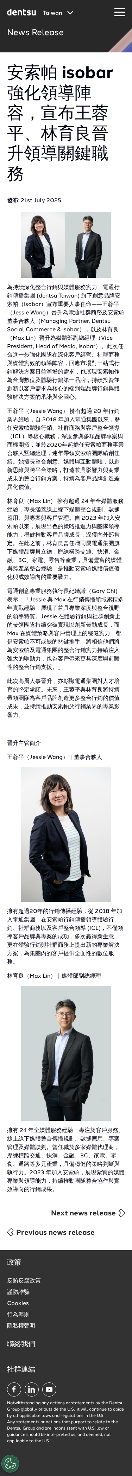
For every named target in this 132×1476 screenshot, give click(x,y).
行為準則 (18, 1315)
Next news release (84, 1213)
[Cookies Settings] (10, 1463)
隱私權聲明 (21, 1326)
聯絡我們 (21, 1344)
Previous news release (54, 1233)
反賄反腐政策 (24, 1281)
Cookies (18, 1303)
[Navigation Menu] (119, 12)
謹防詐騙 (18, 1292)
